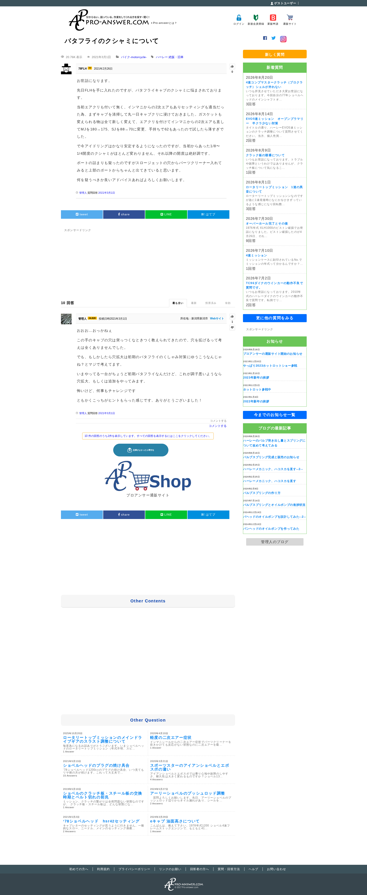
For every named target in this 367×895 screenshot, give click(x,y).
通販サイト (290, 23)
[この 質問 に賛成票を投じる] (232, 66)
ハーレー (162, 57)
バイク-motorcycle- (134, 57)
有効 (228, 303)
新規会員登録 (256, 23)
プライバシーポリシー (134, 869)
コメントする (218, 420)
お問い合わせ (276, 869)
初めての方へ (78, 869)
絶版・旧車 (176, 57)
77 (90, 68)
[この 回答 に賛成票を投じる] (232, 316)
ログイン (238, 23)
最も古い (178, 303)
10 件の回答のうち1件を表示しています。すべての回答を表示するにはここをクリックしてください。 (148, 435)
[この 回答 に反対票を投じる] (232, 327)
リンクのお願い (170, 869)
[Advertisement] (148, 263)
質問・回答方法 (229, 869)
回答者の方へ (199, 869)
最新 (194, 303)
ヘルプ (253, 869)
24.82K (92, 318)
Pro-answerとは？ (165, 22)
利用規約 (103, 869)
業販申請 (272, 23)
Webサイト (217, 318)
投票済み (210, 303)
